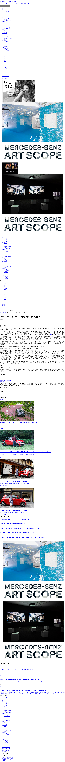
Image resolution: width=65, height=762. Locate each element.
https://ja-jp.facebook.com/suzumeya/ (6, 372)
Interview (4, 312)
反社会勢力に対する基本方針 (7, 757)
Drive (1, 312)
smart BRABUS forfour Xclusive (5, 380)
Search (11, 310)
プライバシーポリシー (6, 759)
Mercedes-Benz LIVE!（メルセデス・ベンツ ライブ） (9, 1)
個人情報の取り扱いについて (7, 758)
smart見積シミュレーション (5, 381)
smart (51, 334)
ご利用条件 (4, 760)
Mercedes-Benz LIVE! (6, 697)
